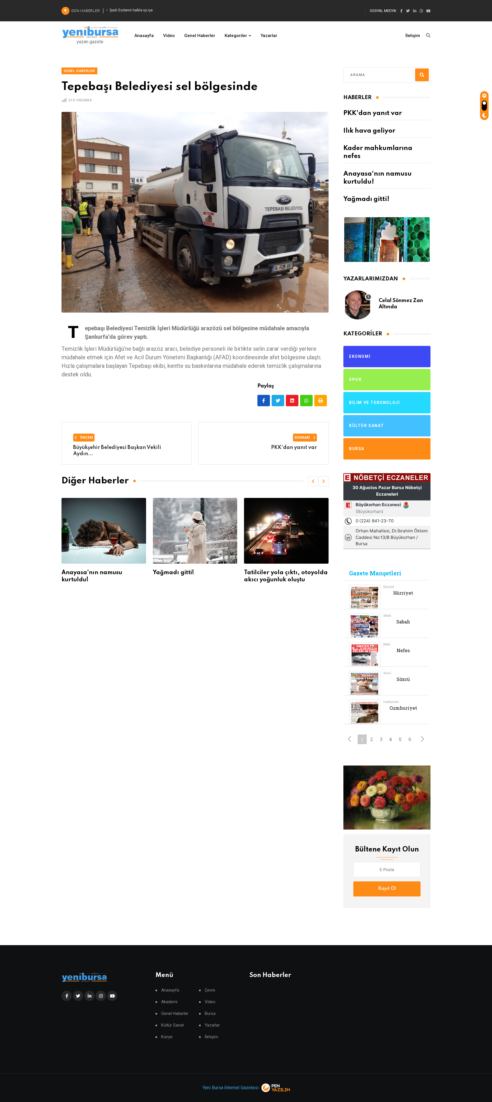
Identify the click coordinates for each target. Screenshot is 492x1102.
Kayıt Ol (387, 888)
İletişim (412, 35)
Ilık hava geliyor (369, 131)
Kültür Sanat (172, 1025)
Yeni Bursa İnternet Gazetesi (230, 1087)
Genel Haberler (199, 35)
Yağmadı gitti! (82, 573)
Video (169, 35)
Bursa (210, 1013)
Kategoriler (236, 35)
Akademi (169, 1002)
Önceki (86, 438)
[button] (313, 481)
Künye (167, 1037)
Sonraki (302, 438)
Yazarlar (269, 35)
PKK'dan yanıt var (372, 113)
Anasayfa (144, 35)
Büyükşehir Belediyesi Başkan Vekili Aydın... (117, 450)
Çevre (210, 990)
